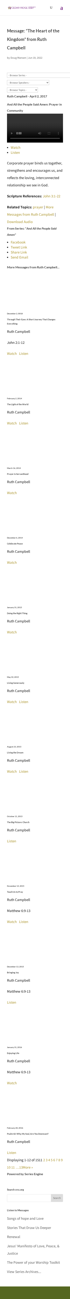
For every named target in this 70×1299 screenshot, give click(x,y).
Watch (15, 147)
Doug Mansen (18, 57)
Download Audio (20, 221)
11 (13, 1167)
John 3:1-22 (51, 196)
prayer (38, 207)
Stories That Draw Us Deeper (29, 1227)
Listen (15, 152)
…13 (19, 1167)
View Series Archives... (24, 1271)
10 (8, 1167)
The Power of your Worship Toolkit (33, 1262)
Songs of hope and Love (25, 1218)
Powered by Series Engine (25, 1174)
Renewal (13, 1236)
